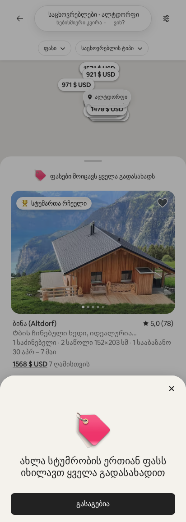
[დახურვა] (171, 388)
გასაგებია (93, 503)
